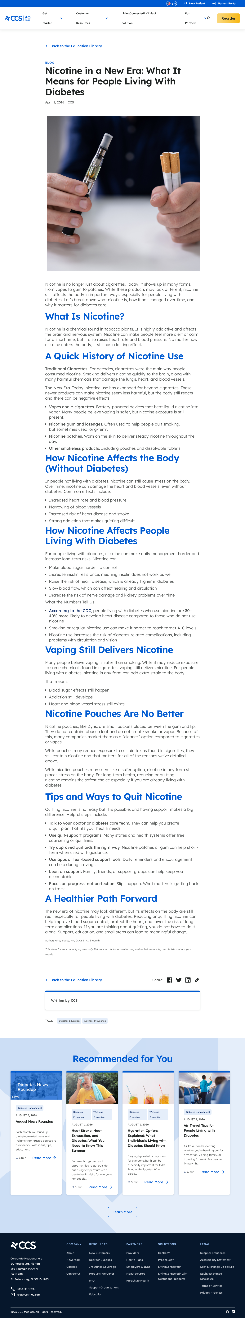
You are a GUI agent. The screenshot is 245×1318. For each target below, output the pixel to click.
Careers (71, 1266)
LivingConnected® (169, 1266)
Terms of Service (211, 1285)
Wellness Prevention (99, 1115)
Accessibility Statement (215, 1260)
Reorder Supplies (100, 1260)
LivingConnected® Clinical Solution (139, 18)
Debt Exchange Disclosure (217, 1266)
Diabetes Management (29, 1107)
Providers (132, 1253)
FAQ (92, 1280)
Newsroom (73, 1260)
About (70, 1253)
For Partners (190, 18)
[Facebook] (227, 1311)
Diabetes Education (78, 1115)
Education (95, 1294)
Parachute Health (137, 1280)
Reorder (228, 18)
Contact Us (73, 1273)
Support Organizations (104, 1287)
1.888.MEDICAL (26, 1289)
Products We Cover (101, 1273)
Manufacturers (135, 1273)
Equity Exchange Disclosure (211, 1276)
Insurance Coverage (102, 1266)
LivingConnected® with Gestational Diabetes (172, 1276)
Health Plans (134, 1260)
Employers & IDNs (138, 1266)
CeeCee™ (164, 1253)
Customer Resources (83, 18)
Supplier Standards (212, 1253)
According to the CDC (70, 610)
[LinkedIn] (233, 1311)
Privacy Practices (211, 1292)
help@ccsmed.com (28, 1294)
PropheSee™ (166, 1260)
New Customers (99, 1253)
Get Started (47, 18)
